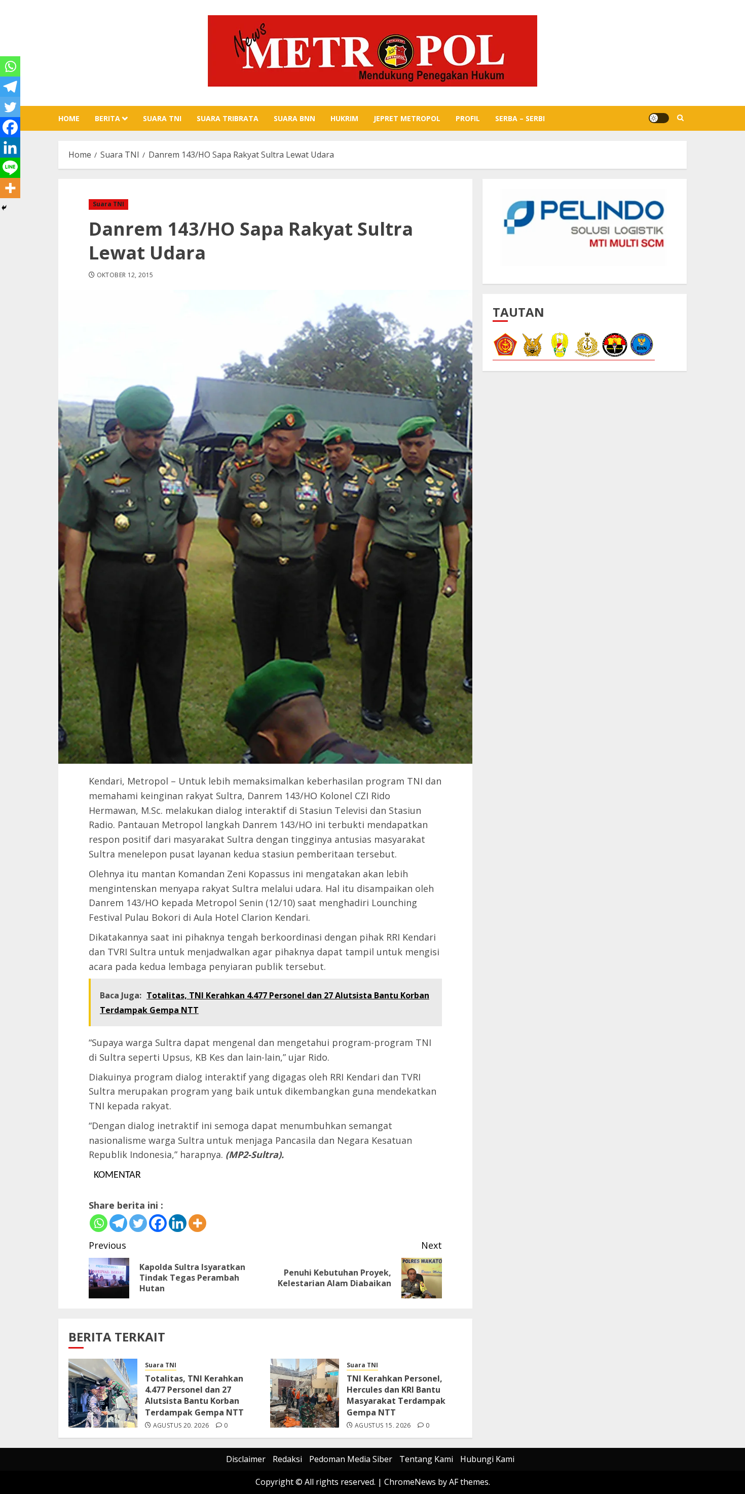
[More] (197, 1223)
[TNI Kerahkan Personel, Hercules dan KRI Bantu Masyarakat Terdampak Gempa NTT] (304, 1393)
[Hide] (4, 208)
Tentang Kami (426, 1459)
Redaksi (287, 1459)
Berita (107, 118)
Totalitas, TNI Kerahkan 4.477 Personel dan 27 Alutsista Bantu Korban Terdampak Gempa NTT (194, 1395)
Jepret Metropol (407, 118)
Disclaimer (246, 1459)
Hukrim (344, 118)
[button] (680, 118)
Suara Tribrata (227, 118)
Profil (468, 118)
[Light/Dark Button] (659, 118)
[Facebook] (158, 1223)
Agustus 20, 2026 (181, 1426)
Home (69, 118)
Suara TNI (162, 118)
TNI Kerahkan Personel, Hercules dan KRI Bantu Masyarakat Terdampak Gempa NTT (396, 1395)
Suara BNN (294, 118)
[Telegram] (118, 1223)
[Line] (10, 168)
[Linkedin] (178, 1223)
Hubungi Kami (487, 1459)
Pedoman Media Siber (350, 1459)
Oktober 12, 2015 (125, 275)
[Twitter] (138, 1223)
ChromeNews (410, 1481)
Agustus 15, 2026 (383, 1426)
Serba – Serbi (520, 118)
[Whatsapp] (98, 1223)
